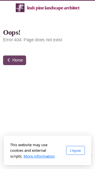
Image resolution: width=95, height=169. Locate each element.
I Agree (75, 150)
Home (17, 60)
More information (39, 156)
